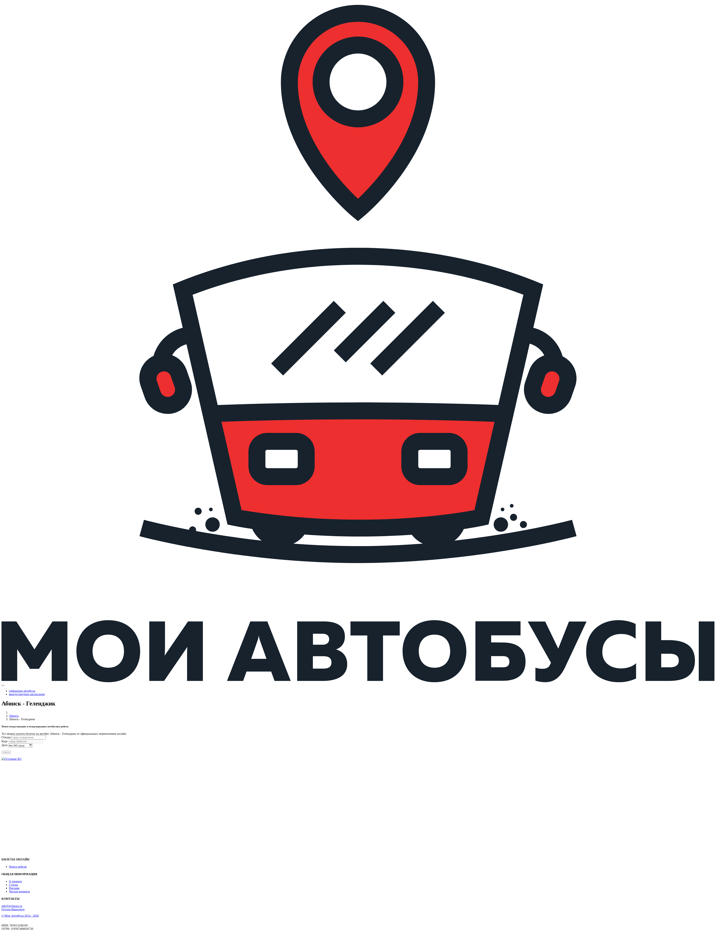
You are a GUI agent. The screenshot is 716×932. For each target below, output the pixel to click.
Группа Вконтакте (13, 909)
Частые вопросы (19, 891)
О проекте (15, 881)
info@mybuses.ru (11, 906)
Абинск (14, 715)
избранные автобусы (22, 690)
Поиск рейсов (18, 866)
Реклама (14, 888)
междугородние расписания (27, 694)
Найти (6, 752)
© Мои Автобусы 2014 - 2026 (20, 915)
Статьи (13, 884)
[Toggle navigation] (2, 685)
